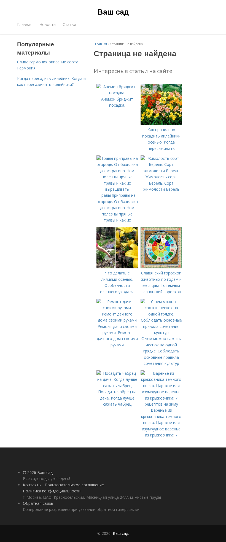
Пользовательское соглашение (74, 484)
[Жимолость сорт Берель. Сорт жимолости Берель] (161, 170)
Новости (47, 24)
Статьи (69, 24)
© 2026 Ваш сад (38, 472)
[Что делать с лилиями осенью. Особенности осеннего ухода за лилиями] (117, 266)
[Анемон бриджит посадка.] (117, 92)
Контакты (32, 484)
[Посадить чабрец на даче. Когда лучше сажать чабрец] (117, 385)
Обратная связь (38, 503)
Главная (25, 24)
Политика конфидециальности (51, 491)
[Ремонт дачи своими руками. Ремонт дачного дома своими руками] (117, 320)
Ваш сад (113, 11)
